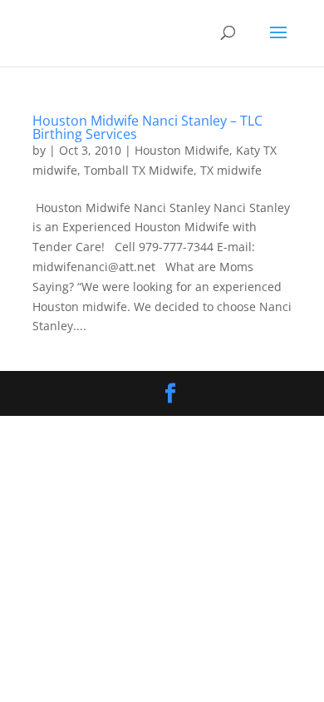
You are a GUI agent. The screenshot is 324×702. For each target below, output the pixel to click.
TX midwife (231, 170)
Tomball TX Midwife (139, 170)
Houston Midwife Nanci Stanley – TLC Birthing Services (147, 127)
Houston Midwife (182, 150)
